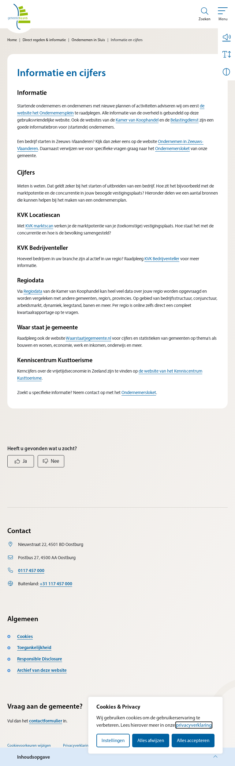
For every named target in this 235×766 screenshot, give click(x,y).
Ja (25, 461)
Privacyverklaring (77, 745)
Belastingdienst (184, 120)
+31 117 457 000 (56, 583)
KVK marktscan (39, 226)
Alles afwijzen (150, 740)
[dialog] (155, 725)
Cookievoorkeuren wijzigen (29, 745)
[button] (226, 36)
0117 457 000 (31, 570)
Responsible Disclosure (39, 659)
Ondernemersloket (172, 148)
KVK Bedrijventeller (161, 258)
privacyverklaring (194, 725)
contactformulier (45, 721)
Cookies (25, 636)
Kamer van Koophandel (137, 120)
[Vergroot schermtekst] (226, 54)
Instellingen (113, 740)
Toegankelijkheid (34, 647)
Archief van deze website (42, 670)
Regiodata (33, 291)
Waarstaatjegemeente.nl (88, 338)
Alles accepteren (193, 740)
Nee (55, 461)
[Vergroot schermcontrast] (226, 71)
